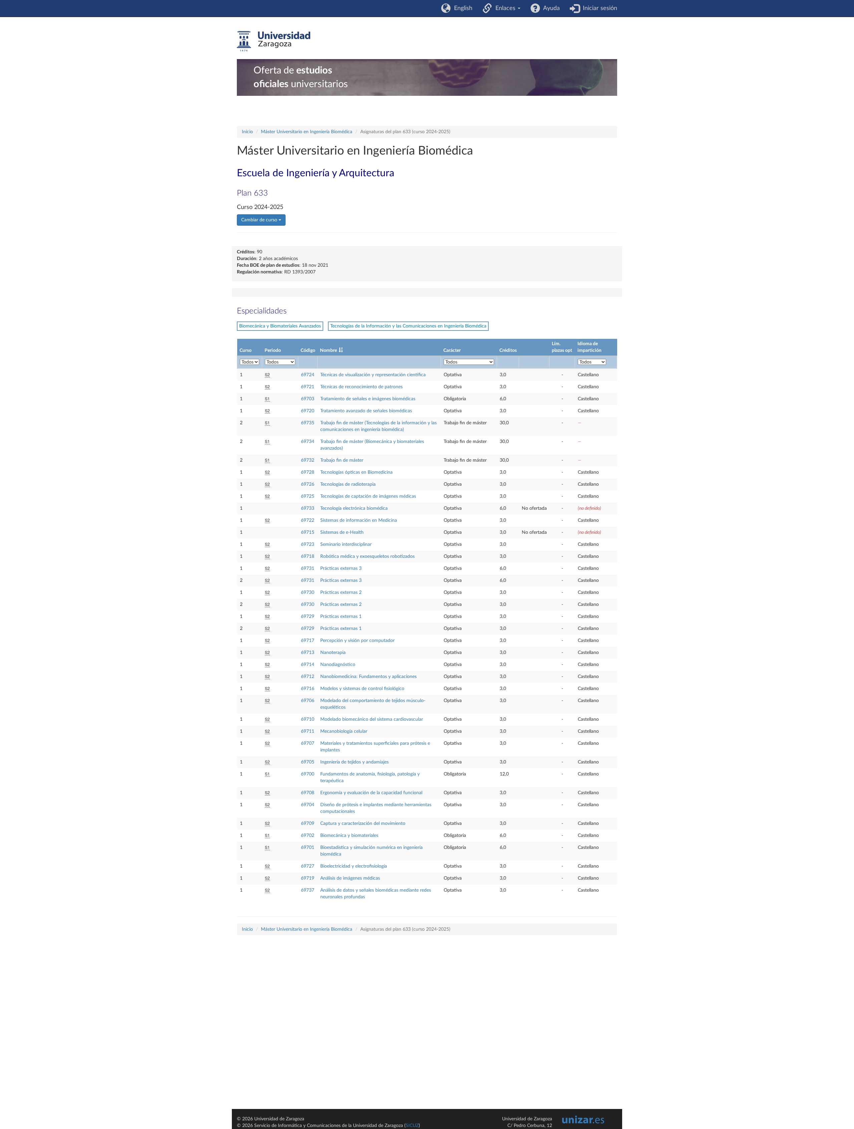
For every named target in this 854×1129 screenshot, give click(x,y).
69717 (307, 640)
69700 (307, 774)
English (461, 8)
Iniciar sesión (598, 8)
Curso (246, 350)
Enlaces (504, 8)
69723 (307, 544)
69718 (307, 556)
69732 (307, 460)
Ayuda (550, 8)
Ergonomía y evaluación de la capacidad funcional (371, 793)
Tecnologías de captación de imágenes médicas (368, 496)
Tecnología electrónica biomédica (354, 508)
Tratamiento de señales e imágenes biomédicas (367, 399)
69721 (307, 387)
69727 (307, 866)
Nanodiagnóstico (337, 664)
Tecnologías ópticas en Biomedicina (356, 472)
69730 (307, 592)
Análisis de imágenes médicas (350, 878)
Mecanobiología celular (343, 731)
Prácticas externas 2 (341, 592)
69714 (307, 664)
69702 (307, 835)
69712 (307, 676)
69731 (307, 568)
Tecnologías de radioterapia (348, 484)
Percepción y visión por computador (357, 640)
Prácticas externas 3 (341, 568)
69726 (307, 484)
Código (308, 350)
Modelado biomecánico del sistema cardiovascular (371, 719)
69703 (307, 399)
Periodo (273, 350)
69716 (307, 688)
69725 (307, 496)
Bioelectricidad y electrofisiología (353, 866)
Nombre (328, 350)
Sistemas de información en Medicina (358, 520)
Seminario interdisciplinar (346, 544)
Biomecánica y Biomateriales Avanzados (280, 326)
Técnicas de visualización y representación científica (373, 375)
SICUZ (412, 1125)
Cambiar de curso (260, 220)
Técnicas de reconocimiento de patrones (361, 387)
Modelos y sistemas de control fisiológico (362, 688)
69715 (307, 532)
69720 (307, 411)
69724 (307, 375)
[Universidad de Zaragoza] (273, 41)
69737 (307, 890)
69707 (307, 743)
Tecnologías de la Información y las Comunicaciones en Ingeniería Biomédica (408, 326)
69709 (307, 823)
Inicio (247, 132)
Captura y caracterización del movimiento (362, 823)
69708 (307, 793)
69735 (307, 423)
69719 (307, 878)
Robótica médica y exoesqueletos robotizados (367, 556)
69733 (307, 508)
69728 (307, 472)
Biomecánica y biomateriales (349, 835)
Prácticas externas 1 (341, 616)
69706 (307, 700)
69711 (307, 731)
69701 (307, 847)
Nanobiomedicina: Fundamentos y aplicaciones (368, 676)
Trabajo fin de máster (341, 460)
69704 (307, 805)
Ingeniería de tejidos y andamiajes (354, 762)
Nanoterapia (333, 652)
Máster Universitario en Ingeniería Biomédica (306, 132)
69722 (307, 520)
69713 (307, 652)
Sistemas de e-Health (342, 532)
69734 (307, 441)
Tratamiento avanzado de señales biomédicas (366, 411)
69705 (307, 762)
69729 (307, 616)
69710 (307, 719)
